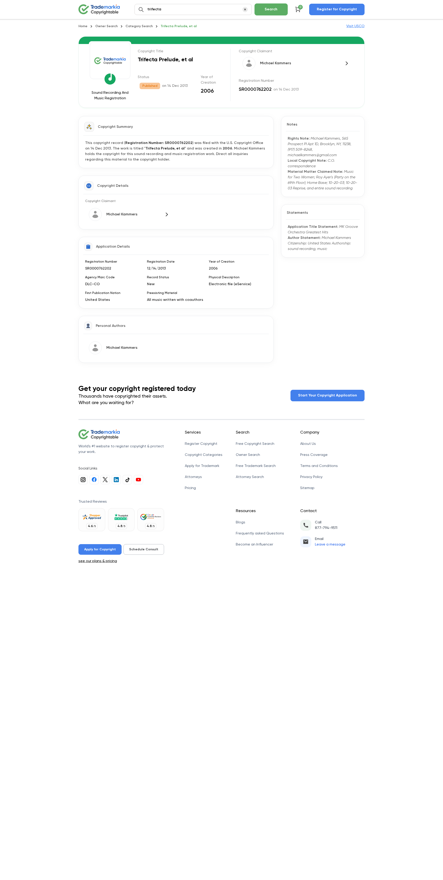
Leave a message (330, 544)
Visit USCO (355, 26)
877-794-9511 (326, 528)
